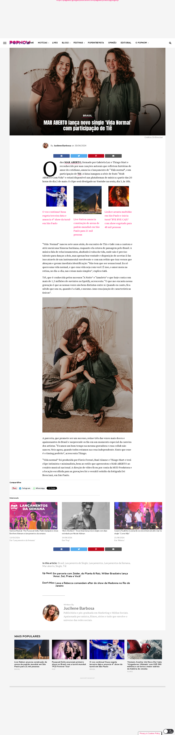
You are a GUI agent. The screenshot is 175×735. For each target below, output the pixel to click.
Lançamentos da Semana (117, 563)
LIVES (55, 43)
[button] (168, 731)
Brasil (61, 563)
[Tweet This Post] (79, 156)
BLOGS (65, 43)
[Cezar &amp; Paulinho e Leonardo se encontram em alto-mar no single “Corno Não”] (139, 515)
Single (59, 566)
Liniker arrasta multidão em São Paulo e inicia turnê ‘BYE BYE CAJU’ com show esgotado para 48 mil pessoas (118, 219)
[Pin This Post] (96, 156)
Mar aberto (48, 566)
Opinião (112, 43)
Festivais (78, 43)
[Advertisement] (87, 19)
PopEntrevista (96, 43)
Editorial (126, 43)
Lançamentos (96, 563)
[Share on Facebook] (61, 156)
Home (31, 43)
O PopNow (141, 43)
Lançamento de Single (76, 563)
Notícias (42, 43)
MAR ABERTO (72, 162)
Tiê (79, 173)
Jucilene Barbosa (62, 145)
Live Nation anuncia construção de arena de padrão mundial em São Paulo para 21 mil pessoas (87, 227)
